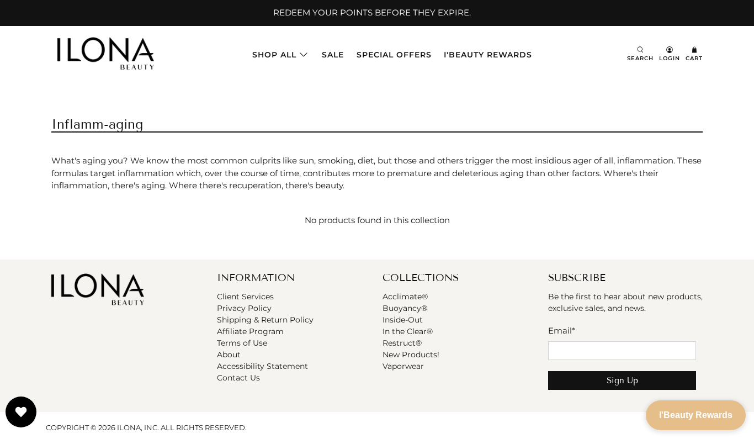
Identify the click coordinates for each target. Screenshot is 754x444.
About (229, 355)
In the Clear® (408, 331)
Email (561, 330)
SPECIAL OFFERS (394, 55)
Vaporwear (403, 366)
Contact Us (238, 378)
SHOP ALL (274, 55)
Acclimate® (405, 297)
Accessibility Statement (262, 366)
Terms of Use (242, 343)
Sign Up (622, 380)
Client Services (245, 297)
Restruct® (402, 343)
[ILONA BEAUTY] (105, 54)
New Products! (411, 355)
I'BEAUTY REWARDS (488, 55)
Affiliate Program (250, 331)
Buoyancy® (405, 308)
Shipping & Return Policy (265, 320)
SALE (333, 55)
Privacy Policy (244, 308)
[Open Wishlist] (21, 412)
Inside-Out (403, 320)
